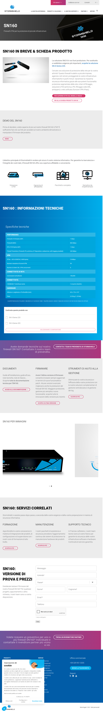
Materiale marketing (44, 675)
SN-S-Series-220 (14, 317)
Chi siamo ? (56, 2)
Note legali (83, 707)
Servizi (40, 658)
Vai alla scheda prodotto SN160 (66, 100)
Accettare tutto (37, 701)
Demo (7, 139)
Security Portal (42, 678)
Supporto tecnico (43, 661)
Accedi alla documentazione (15, 389)
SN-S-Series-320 (14, 323)
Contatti (87, 2)
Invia (37, 621)
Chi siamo (41, 682)
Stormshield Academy (45, 670)
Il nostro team (42, 685)
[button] (4, 708)
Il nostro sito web (43, 692)
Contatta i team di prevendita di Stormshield (75, 347)
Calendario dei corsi (44, 666)
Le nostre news (42, 689)
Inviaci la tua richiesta (80, 668)
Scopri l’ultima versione (47, 403)
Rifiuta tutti (9, 701)
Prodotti (7, 658)
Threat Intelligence (44, 668)
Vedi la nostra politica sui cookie (13, 693)
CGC (88, 707)
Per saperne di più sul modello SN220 (68, 96)
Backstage (41, 687)
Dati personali (95, 707)
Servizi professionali (44, 663)
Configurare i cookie (23, 701)
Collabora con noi (73, 2)
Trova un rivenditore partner (68, 637)
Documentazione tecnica (46, 673)
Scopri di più (75, 397)
